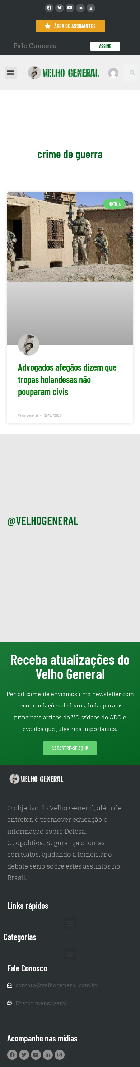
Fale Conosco (35, 45)
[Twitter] (59, 8)
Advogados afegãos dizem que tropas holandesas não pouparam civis (67, 379)
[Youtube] (70, 8)
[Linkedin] (80, 8)
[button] (11, 73)
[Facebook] (49, 8)
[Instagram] (91, 8)
